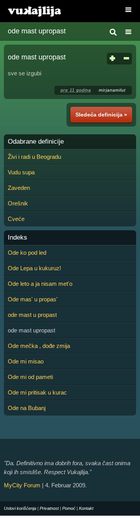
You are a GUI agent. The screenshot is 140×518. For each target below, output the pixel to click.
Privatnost (49, 508)
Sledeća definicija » (101, 114)
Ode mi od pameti (30, 377)
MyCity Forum (22, 485)
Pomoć (68, 508)
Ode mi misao (26, 361)
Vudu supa (21, 172)
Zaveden (19, 187)
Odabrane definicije (36, 141)
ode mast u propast (32, 314)
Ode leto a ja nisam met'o (40, 283)
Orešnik (18, 203)
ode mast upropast (37, 31)
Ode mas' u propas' (33, 299)
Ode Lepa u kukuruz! (34, 268)
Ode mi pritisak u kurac (37, 392)
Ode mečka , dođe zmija (39, 345)
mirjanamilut (112, 90)
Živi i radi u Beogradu (34, 156)
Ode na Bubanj (27, 408)
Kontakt (86, 508)
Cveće (16, 219)
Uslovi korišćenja (20, 508)
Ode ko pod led (27, 252)
